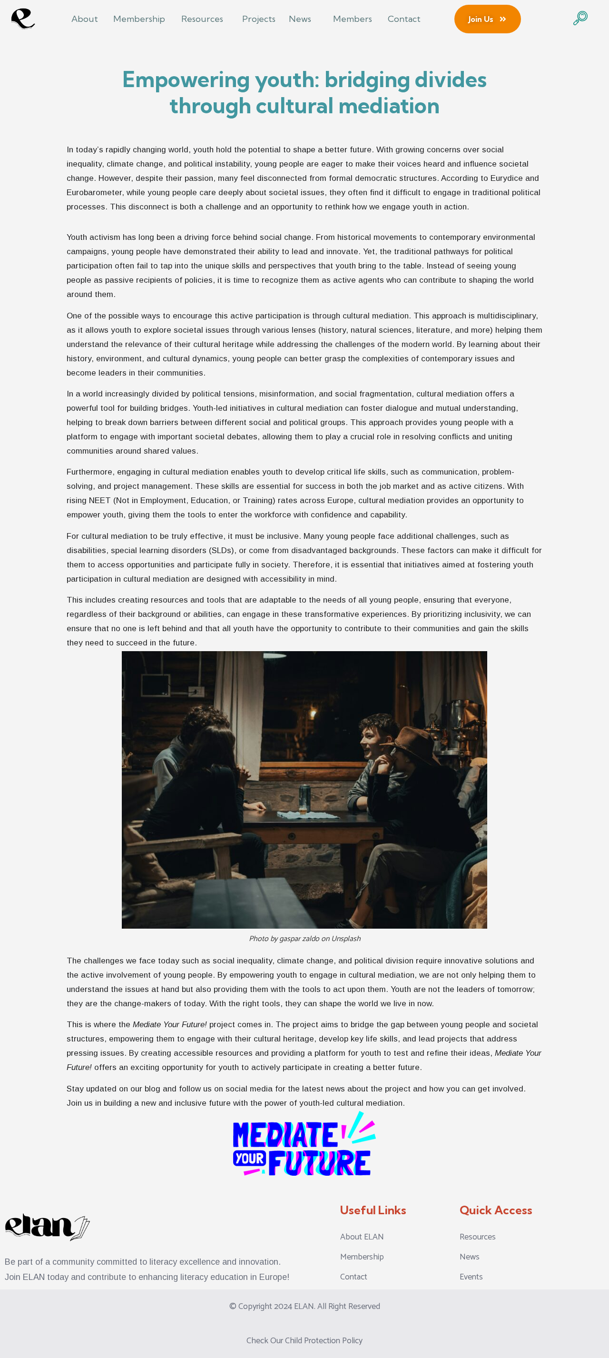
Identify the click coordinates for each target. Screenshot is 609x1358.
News (300, 18)
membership (139, 18)
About (84, 18)
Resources (202, 18)
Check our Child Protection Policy (304, 1341)
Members (352, 18)
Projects (258, 18)
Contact (404, 18)
